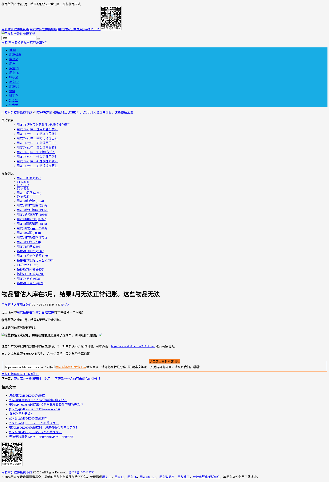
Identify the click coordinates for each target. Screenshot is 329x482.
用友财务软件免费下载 (17, 112)
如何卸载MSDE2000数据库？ (28, 418)
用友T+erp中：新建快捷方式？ (37, 161)
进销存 (13, 95)
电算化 (13, 59)
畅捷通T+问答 (30, 283)
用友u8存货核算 (32, 237)
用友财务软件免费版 (15, 29)
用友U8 (6, 42)
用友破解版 (19, 42)
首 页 (12, 50)
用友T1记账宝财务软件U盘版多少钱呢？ (44, 124)
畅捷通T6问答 (30, 274)
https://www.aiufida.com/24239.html (133, 346)
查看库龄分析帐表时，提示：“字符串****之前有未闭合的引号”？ (58, 378)
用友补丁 (183, 477)
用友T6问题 (29, 193)
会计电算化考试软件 (206, 477)
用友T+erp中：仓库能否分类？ (37, 129)
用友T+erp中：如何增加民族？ (37, 133)
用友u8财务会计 (32, 228)
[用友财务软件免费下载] (18, 33)
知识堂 (13, 100)
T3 (23, 185)
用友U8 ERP (148, 477)
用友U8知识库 (31, 219)
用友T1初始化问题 (33, 255)
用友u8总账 (29, 233)
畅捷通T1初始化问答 (35, 260)
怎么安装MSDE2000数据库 (27, 395)
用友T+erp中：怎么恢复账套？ (37, 147)
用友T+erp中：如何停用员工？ (37, 143)
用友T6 (14, 72)
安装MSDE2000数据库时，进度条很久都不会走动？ (44, 427)
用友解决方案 (43, 112)
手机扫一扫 (93, 29)
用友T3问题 (29, 178)
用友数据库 (166, 477)
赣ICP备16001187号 (82, 472)
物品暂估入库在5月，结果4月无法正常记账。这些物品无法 (93, 112)
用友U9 (14, 86)
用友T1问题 (29, 246)
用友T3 (31, 42)
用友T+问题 (29, 278)
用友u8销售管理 (32, 223)
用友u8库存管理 (32, 205)
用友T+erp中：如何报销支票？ (37, 165)
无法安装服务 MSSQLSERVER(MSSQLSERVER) (41, 436)
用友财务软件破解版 (43, 29)
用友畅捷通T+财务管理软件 (35, 312)
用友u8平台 (29, 242)
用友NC (41, 42)
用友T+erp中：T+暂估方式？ (36, 152)
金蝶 (12, 91)
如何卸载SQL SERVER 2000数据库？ (34, 423)
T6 (23, 188)
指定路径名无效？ (21, 414)
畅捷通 (13, 77)
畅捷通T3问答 (30, 269)
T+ (23, 196)
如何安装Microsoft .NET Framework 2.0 (34, 409)
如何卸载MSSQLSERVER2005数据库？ (35, 432)
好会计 (13, 104)
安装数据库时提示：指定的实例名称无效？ (38, 400)
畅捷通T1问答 (30, 251)
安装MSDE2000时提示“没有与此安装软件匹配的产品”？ (46, 404)
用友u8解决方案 (32, 214)
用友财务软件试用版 (71, 29)
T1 (23, 181)
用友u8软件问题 (32, 210)
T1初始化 (27, 265)
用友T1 (14, 63)
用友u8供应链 (30, 201)
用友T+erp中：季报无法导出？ (37, 138)
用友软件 (26, 304)
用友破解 (15, 54)
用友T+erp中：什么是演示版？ (37, 156)
